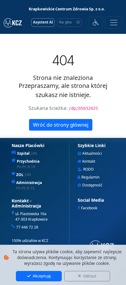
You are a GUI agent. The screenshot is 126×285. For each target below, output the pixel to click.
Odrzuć (89, 276)
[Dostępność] (96, 22)
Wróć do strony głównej (60, 124)
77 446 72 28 (27, 227)
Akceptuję (41, 276)
